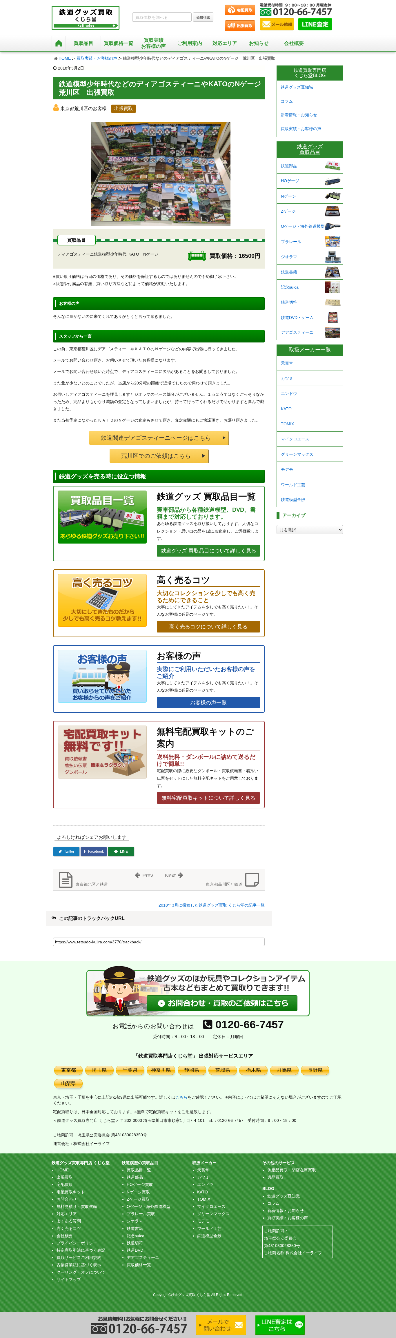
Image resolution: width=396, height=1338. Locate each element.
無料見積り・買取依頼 (77, 1206)
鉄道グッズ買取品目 (310, 149)
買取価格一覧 (139, 1264)
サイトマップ (69, 1279)
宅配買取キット (71, 1192)
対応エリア (224, 43)
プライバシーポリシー (77, 1243)
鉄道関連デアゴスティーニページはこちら (156, 438)
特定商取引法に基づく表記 (81, 1250)
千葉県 (130, 1070)
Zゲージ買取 (138, 1199)
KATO (286, 408)
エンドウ (289, 393)
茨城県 (222, 1070)
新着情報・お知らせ (299, 114)
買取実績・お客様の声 (97, 58)
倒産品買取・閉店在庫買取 (291, 1170)
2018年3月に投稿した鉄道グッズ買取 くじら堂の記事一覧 (212, 905)
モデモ (287, 469)
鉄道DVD (135, 1250)
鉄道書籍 (289, 272)
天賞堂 (287, 363)
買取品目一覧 (139, 1170)
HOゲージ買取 (140, 1184)
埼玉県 (99, 1070)
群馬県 (284, 1070)
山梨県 (68, 1083)
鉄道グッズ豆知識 (297, 87)
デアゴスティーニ (297, 332)
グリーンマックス (297, 454)
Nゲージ (288, 196)
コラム (287, 101)
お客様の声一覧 (208, 703)
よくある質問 (69, 1221)
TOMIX (287, 424)
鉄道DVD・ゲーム (297, 317)
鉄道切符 (289, 302)
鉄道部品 (289, 165)
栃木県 (253, 1070)
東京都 (68, 1070)
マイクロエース (295, 439)
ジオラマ (289, 256)
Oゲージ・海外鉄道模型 (303, 226)
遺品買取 (275, 1177)
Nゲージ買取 (138, 1192)
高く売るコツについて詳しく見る (208, 627)
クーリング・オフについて (81, 1272)
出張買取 (65, 1177)
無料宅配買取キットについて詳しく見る (208, 798)
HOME (65, 58)
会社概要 (294, 43)
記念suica (290, 287)
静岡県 (191, 1070)
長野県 (315, 1070)
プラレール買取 (141, 1213)
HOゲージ (290, 180)
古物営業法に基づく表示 (79, 1264)
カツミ (287, 378)
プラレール (291, 241)
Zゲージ (288, 211)
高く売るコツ (69, 1228)
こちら (181, 1097)
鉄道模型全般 (293, 499)
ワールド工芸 (293, 484)
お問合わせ (67, 1199)
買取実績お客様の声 (153, 43)
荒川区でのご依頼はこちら (156, 456)
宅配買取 (65, 1184)
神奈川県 (161, 1070)
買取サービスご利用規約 (79, 1257)
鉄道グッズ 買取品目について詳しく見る (208, 551)
